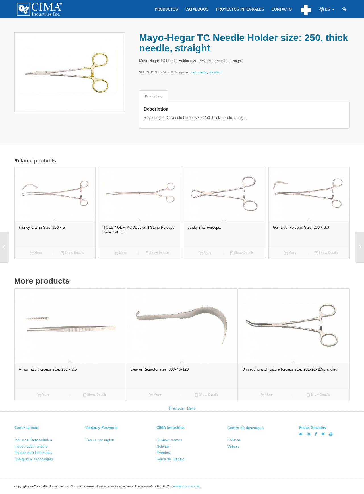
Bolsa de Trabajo (170, 459)
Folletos (234, 440)
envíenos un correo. (187, 486)
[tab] (153, 96)
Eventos (163, 452)
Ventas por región (99, 440)
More (38, 252)
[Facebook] (316, 434)
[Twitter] (323, 434)
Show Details (74, 252)
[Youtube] (330, 434)
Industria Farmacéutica (33, 440)
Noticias (163, 446)
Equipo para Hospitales (33, 452)
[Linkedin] (308, 434)
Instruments (199, 72)
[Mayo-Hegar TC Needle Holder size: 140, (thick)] (4, 247)
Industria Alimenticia (30, 446)
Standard (215, 72)
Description (153, 96)
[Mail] (300, 434)
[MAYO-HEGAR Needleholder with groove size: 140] (359, 247)
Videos (233, 446)
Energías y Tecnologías (33, 459)
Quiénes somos (169, 440)
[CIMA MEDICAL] (305, 9)
